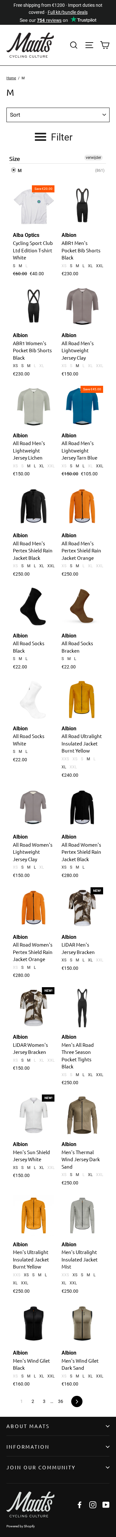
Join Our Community (41, 1467)
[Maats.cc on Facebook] (79, 1504)
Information (28, 1447)
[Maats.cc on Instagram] (92, 1504)
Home (11, 78)
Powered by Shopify (20, 1526)
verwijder (93, 157)
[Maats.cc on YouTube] (106, 1504)
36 (60, 1401)
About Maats (28, 1426)
